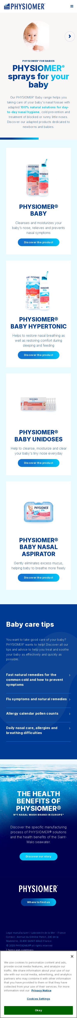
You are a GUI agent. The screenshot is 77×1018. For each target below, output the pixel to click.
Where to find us (38, 902)
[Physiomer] (24, 6)
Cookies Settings (38, 998)
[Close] (72, 956)
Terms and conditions (20, 950)
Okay (38, 1010)
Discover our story (38, 856)
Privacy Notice (41, 990)
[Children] (70, 36)
